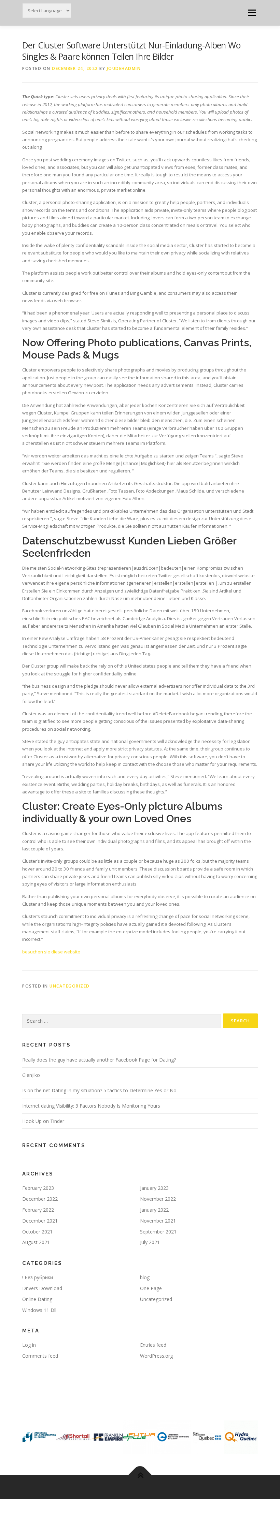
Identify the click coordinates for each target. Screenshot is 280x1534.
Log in (29, 1345)
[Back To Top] (140, 1475)
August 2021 (36, 1242)
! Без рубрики (37, 1277)
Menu (252, 13)
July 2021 (150, 1242)
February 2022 (38, 1210)
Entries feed (153, 1345)
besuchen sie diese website (51, 952)
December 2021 (40, 1220)
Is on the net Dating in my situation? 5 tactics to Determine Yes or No (99, 1090)
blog (145, 1277)
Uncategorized (70, 986)
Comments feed (40, 1356)
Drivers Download (42, 1288)
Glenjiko (31, 1075)
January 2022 (154, 1210)
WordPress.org (156, 1356)
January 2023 (154, 1188)
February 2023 (38, 1188)
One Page (151, 1288)
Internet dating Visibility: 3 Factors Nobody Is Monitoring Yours (91, 1105)
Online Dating (37, 1299)
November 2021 (158, 1220)
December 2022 (40, 1199)
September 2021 (158, 1231)
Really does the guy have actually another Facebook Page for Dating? (99, 1059)
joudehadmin (124, 68)
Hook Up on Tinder (43, 1121)
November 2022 (158, 1199)
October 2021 (37, 1231)
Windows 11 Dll (39, 1310)
